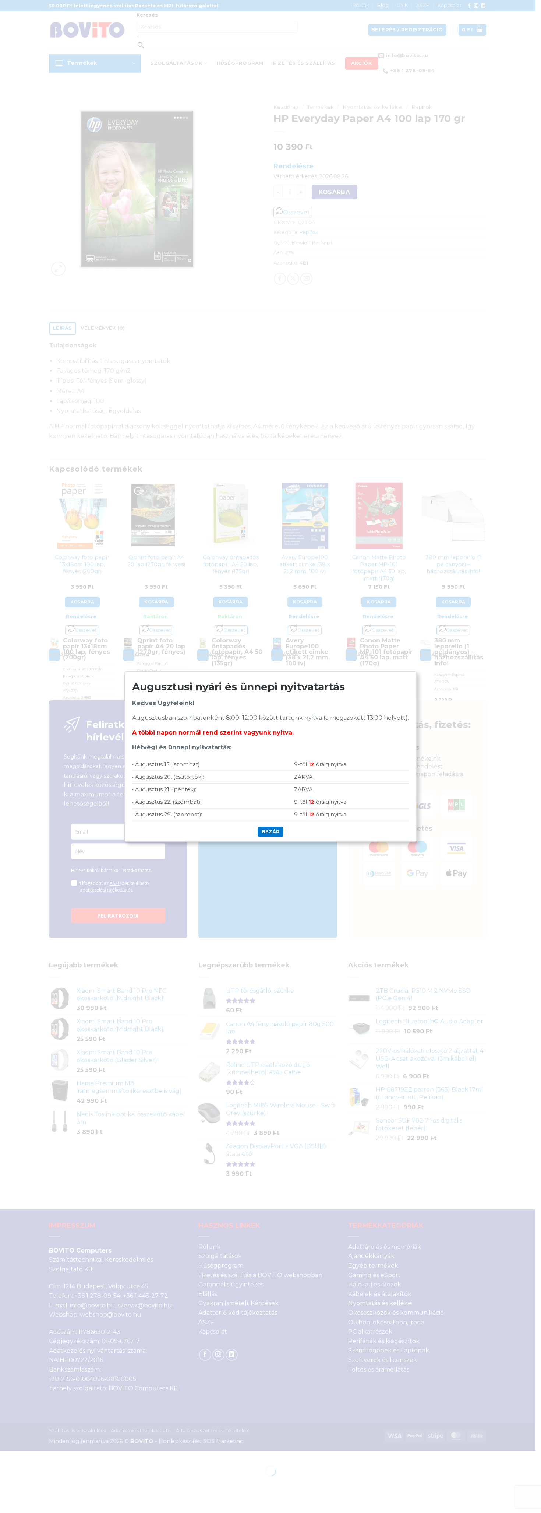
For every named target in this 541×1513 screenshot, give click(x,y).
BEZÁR (271, 831)
